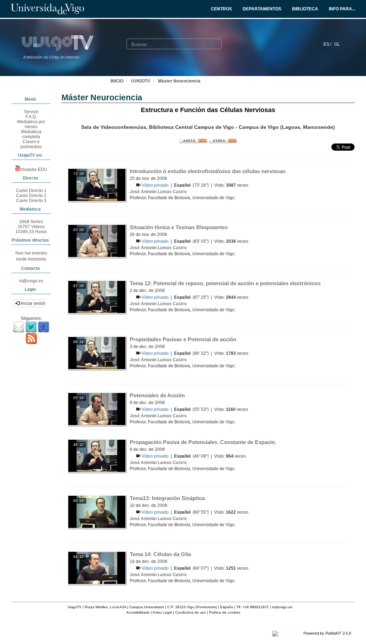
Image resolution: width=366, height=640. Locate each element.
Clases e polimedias (31, 144)
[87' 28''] (96, 296)
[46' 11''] (96, 455)
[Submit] (212, 44)
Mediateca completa (31, 134)
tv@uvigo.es (31, 280)
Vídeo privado (156, 185)
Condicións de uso (190, 612)
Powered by (327, 633)
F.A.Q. (31, 116)
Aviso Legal (162, 612)
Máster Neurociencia (179, 81)
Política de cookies (224, 612)
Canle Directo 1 (31, 190)
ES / (327, 44)
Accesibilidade (138, 612)
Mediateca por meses (31, 124)
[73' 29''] (96, 184)
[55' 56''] (96, 409)
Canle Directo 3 (31, 200)
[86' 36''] (96, 353)
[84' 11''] (96, 567)
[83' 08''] (96, 240)
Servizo (31, 111)
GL (337, 44)
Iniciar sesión (33, 303)
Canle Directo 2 (31, 195)
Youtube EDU (34, 169)
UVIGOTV (140, 81)
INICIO (116, 81)
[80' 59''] (96, 511)
